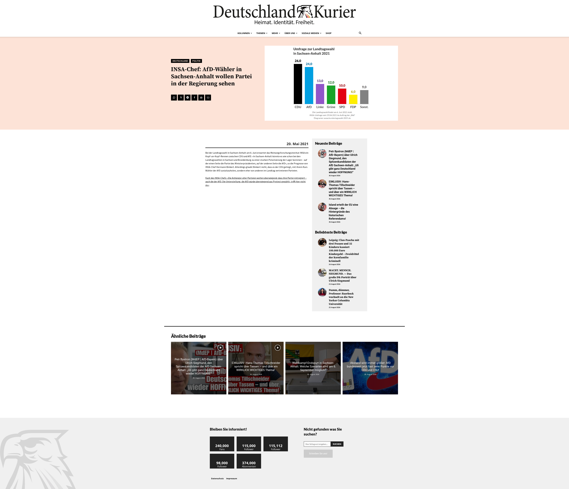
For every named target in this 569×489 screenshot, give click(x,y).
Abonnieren (248, 455)
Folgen (249, 438)
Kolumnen (244, 33)
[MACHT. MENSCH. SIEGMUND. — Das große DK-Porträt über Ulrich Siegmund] (322, 272)
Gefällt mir (222, 438)
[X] (181, 98)
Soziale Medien (310, 33)
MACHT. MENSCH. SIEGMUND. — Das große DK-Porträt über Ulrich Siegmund (342, 275)
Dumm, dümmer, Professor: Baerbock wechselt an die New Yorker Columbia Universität (341, 297)
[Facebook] (194, 98)
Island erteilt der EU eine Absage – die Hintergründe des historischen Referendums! (343, 211)
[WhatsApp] (174, 98)
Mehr (275, 33)
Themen (260, 33)
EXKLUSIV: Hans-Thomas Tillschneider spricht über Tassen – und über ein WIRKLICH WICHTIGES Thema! (343, 188)
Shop (328, 33)
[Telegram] (188, 98)
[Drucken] (201, 98)
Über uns (289, 33)
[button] (360, 33)
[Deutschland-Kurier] (284, 15)
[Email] (208, 98)
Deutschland (180, 60)
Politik (196, 60)
